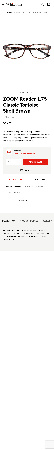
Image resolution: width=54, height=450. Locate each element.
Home (9, 12)
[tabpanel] (27, 236)
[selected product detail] (3, 215)
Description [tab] (8, 221)
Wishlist (27, 170)
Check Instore (15, 179)
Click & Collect (39, 179)
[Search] (43, 4)
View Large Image (28, 92)
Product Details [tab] (29, 221)
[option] (9, 221)
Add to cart (35, 162)
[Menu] (4, 4)
